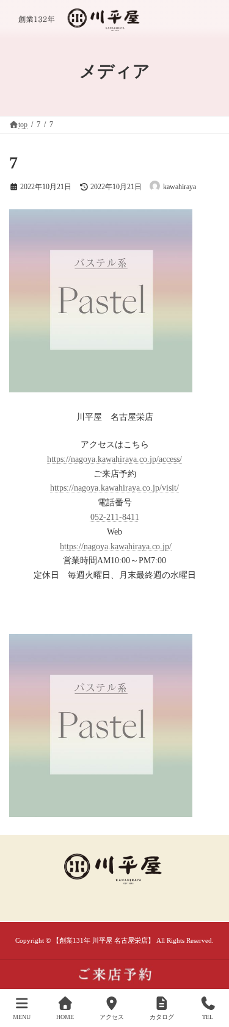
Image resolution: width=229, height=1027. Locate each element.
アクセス (112, 1017)
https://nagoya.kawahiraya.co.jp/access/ (114, 459)
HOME (65, 1017)
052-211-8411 (114, 517)
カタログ (162, 1017)
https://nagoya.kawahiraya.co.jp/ (116, 546)
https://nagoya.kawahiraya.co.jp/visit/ (114, 487)
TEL (207, 1017)
